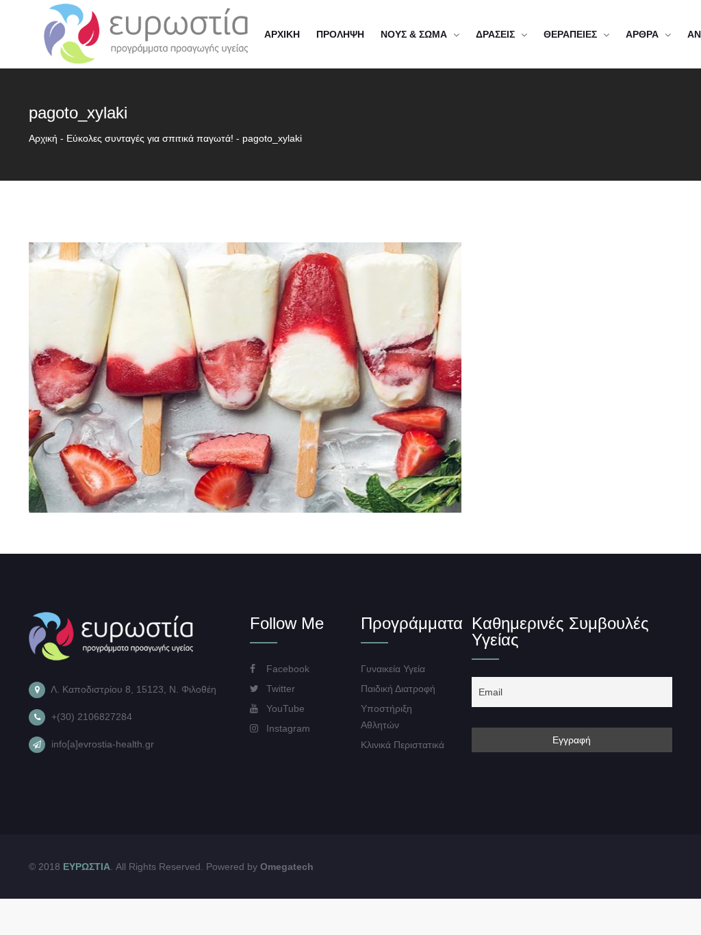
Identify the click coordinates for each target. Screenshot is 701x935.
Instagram (287, 728)
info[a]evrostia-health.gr (102, 744)
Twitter (279, 688)
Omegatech (287, 866)
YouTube (284, 708)
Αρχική (43, 138)
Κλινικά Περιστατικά (402, 744)
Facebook (286, 668)
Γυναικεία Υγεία (393, 668)
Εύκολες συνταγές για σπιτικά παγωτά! (149, 138)
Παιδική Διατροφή (398, 688)
